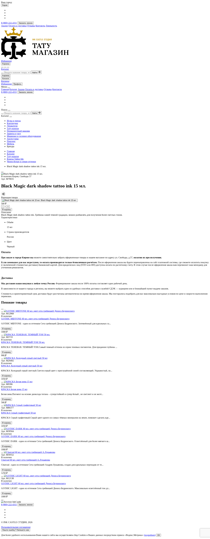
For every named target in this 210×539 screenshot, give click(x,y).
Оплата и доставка (17, 26)
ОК (158, 535)
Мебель (10, 144)
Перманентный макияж (18, 131)
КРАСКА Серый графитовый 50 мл (18, 413)
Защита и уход (14, 133)
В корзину (6, 210)
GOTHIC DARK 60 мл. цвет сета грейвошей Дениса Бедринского (33, 436)
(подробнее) (150, 535)
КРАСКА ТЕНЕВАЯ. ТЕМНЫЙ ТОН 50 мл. (23, 342)
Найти (35, 72)
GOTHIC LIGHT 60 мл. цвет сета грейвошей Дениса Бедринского (33, 483)
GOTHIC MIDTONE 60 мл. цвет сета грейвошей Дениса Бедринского (35, 318)
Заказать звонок (26, 23)
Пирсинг (11, 141)
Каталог (5, 69)
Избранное (6, 61)
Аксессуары (13, 138)
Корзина (5, 64)
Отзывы (31, 26)
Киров (4, 5)
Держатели (12, 126)
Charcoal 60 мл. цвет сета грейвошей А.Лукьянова (25, 460)
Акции (4, 26)
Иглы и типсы (14, 121)
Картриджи (12, 123)
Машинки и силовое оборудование (24, 136)
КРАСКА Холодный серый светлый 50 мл (21, 366)
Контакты (40, 26)
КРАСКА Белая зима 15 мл (14, 389)
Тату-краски (13, 128)
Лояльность (51, 26)
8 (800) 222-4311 (9, 23)
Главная (5, 89)
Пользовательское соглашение (16, 527)
